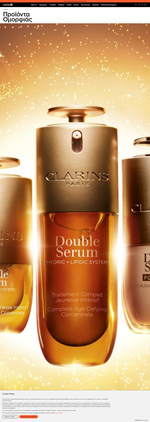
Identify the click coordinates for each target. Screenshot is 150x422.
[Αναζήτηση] (136, 4)
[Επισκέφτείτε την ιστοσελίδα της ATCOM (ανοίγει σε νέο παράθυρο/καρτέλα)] (141, 420)
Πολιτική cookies (58, 412)
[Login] (139, 5)
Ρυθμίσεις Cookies (9, 416)
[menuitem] (34, 4)
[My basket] (145, 5)
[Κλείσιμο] (146, 1)
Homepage (5, 9)
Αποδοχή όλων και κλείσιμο (28, 416)
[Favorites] (142, 5)
